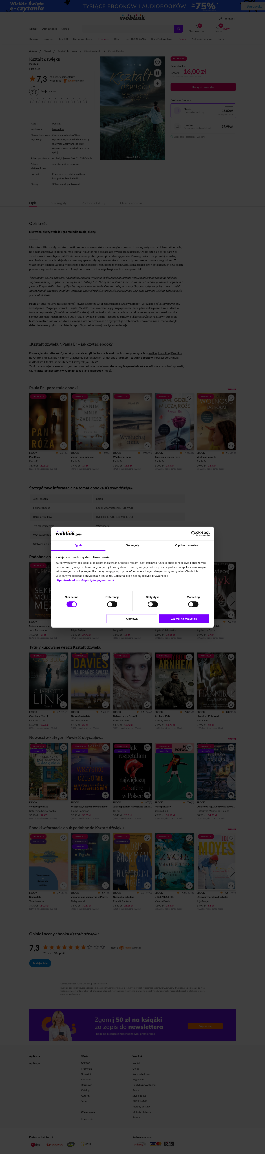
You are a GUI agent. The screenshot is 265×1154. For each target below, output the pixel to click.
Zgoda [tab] (78, 545)
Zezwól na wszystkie (184, 618)
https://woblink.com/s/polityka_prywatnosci (85, 580)
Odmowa (132, 618)
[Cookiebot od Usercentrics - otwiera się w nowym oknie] (194, 533)
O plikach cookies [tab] (186, 545)
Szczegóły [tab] (132, 545)
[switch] (112, 604)
